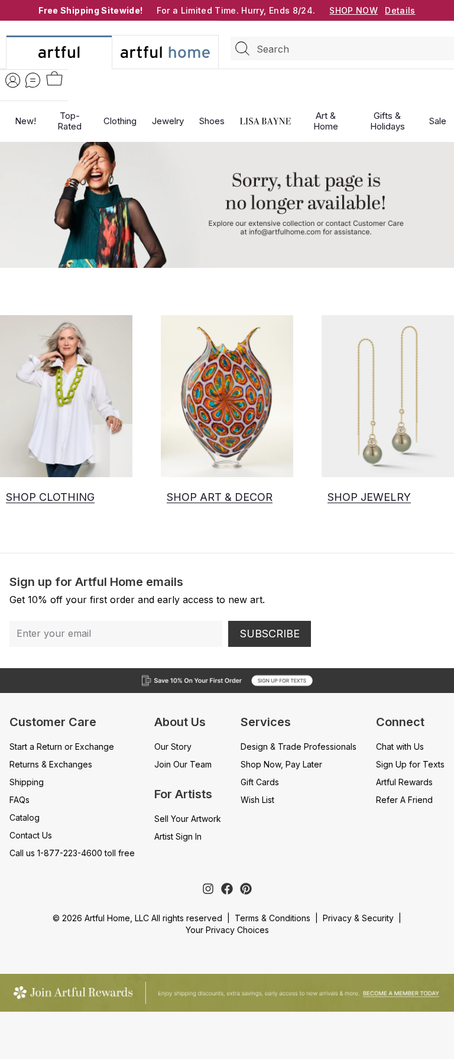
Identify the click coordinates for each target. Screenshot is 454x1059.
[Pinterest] (246, 889)
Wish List (257, 800)
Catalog (24, 817)
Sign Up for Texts (410, 764)
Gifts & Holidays (387, 121)
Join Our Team (183, 764)
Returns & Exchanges (50, 764)
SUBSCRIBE (270, 633)
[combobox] (342, 48)
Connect (400, 722)
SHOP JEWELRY (369, 497)
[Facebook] (227, 889)
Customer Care (52, 722)
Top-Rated (69, 121)
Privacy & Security (358, 918)
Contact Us (30, 835)
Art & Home (325, 121)
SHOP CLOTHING (50, 497)
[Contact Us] (32, 80)
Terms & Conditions (272, 918)
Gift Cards (260, 782)
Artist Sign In (178, 836)
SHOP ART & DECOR (220, 497)
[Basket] (54, 79)
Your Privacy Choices (227, 930)
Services (266, 722)
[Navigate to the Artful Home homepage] (58, 52)
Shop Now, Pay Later (281, 764)
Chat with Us (400, 746)
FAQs (19, 800)
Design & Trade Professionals (298, 746)
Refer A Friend (404, 800)
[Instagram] (208, 889)
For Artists (183, 794)
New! (25, 121)
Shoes (212, 121)
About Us (180, 722)
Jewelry (168, 121)
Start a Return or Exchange (61, 746)
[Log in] (13, 80)
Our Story (173, 746)
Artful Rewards (404, 782)
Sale (437, 121)
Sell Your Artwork (187, 819)
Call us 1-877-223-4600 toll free (72, 853)
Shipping (26, 782)
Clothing (120, 121)
